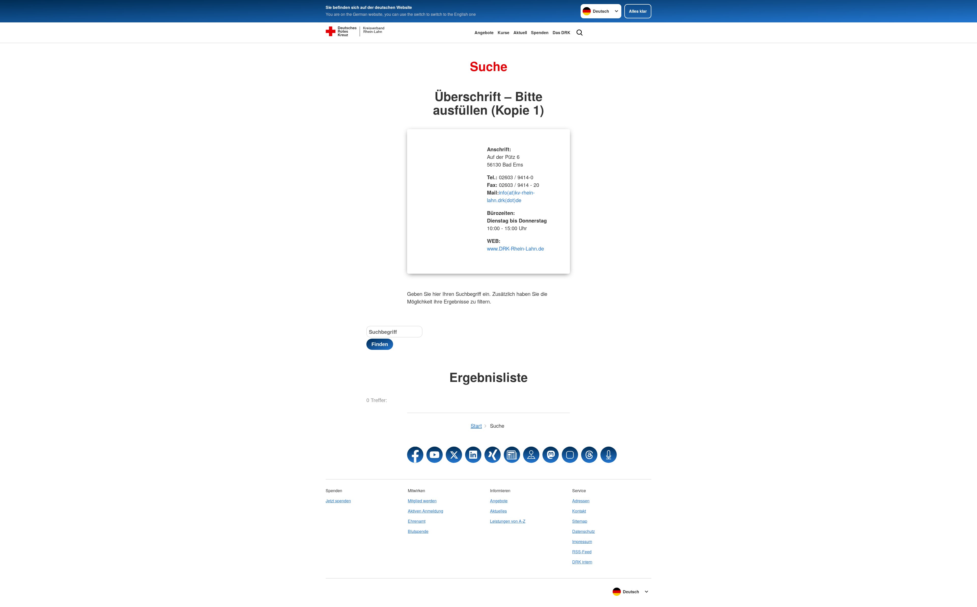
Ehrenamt (416, 521)
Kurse (503, 32)
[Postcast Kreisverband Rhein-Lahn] (608, 455)
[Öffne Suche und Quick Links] (580, 33)
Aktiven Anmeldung (425, 511)
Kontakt (579, 511)
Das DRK (561, 32)
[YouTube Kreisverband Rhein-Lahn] (434, 455)
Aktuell (520, 32)
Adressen (581, 501)
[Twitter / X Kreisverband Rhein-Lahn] (454, 455)
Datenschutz (583, 531)
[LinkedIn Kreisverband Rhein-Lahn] (473, 455)
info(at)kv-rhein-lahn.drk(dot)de (511, 196)
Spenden (540, 32)
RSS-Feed (582, 552)
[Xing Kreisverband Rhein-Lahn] (492, 455)
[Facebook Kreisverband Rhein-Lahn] (415, 455)
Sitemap (579, 521)
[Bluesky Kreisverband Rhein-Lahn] (570, 455)
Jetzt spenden (338, 501)
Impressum (582, 541)
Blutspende (418, 531)
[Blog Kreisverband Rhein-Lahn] (512, 455)
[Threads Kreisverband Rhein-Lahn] (589, 455)
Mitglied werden (422, 501)
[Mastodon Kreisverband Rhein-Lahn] (550, 455)
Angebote (484, 32)
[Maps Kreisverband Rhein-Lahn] (531, 455)
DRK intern (582, 562)
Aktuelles (498, 511)
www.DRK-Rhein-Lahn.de (515, 248)
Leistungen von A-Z (507, 521)
